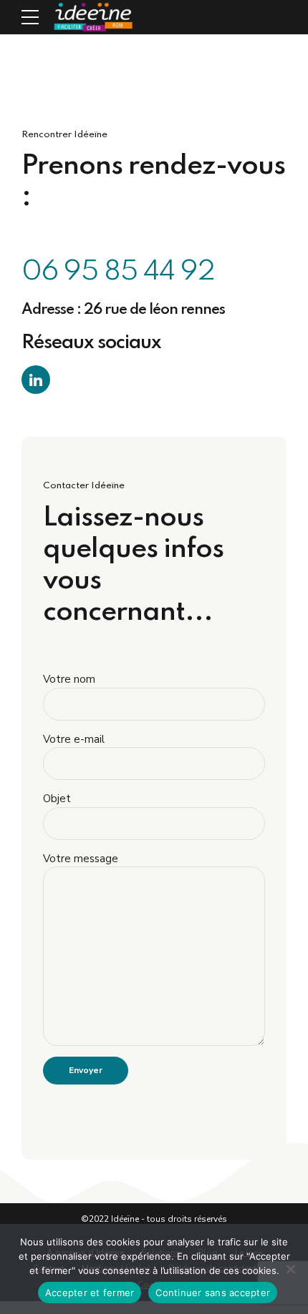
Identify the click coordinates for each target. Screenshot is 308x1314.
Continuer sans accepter (212, 1292)
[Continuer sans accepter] (290, 1269)
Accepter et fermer (90, 1292)
